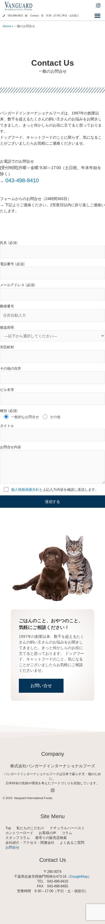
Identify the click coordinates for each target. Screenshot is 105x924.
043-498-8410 (15, 15)
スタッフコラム (17, 838)
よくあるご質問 (72, 843)
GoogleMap (79, 876)
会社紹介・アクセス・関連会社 (29, 843)
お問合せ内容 (10, 447)
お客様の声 (47, 833)
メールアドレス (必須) (17, 285)
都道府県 (7, 327)
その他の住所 (10, 368)
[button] (97, 15)
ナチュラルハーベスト (67, 828)
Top (8, 828)
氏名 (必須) (9, 242)
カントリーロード (19, 833)
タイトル (7, 426)
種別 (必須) (9, 410)
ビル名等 (7, 389)
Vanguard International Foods (33, 798)
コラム (67, 833)
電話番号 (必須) (12, 264)
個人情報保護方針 (25, 490)
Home (7, 26)
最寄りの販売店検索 (51, 838)
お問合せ (12, 847)
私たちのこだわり (30, 828)
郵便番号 (7, 306)
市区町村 (7, 347)
